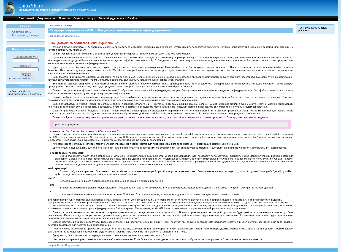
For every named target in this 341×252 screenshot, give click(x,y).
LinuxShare (30, 5)
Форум (91, 18)
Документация (46, 18)
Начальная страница (60, 25)
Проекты (64, 18)
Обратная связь (21, 32)
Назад (60, 36)
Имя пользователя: (26, 57)
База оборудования (111, 18)
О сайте (132, 18)
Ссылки (78, 18)
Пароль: (25, 66)
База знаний (26, 18)
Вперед (52, 36)
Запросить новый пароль (22, 78)
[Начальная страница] (10, 13)
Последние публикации (25, 35)
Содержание (72, 36)
